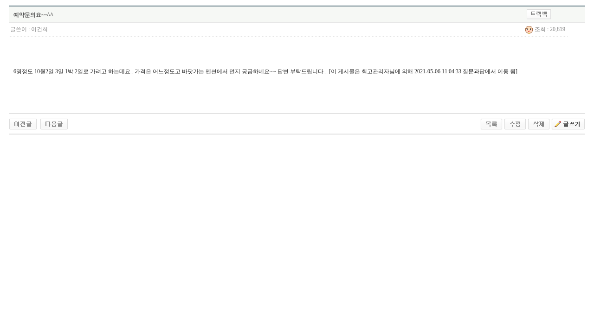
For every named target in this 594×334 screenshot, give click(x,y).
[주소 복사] (539, 14)
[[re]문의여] (23, 123)
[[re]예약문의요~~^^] (54, 123)
